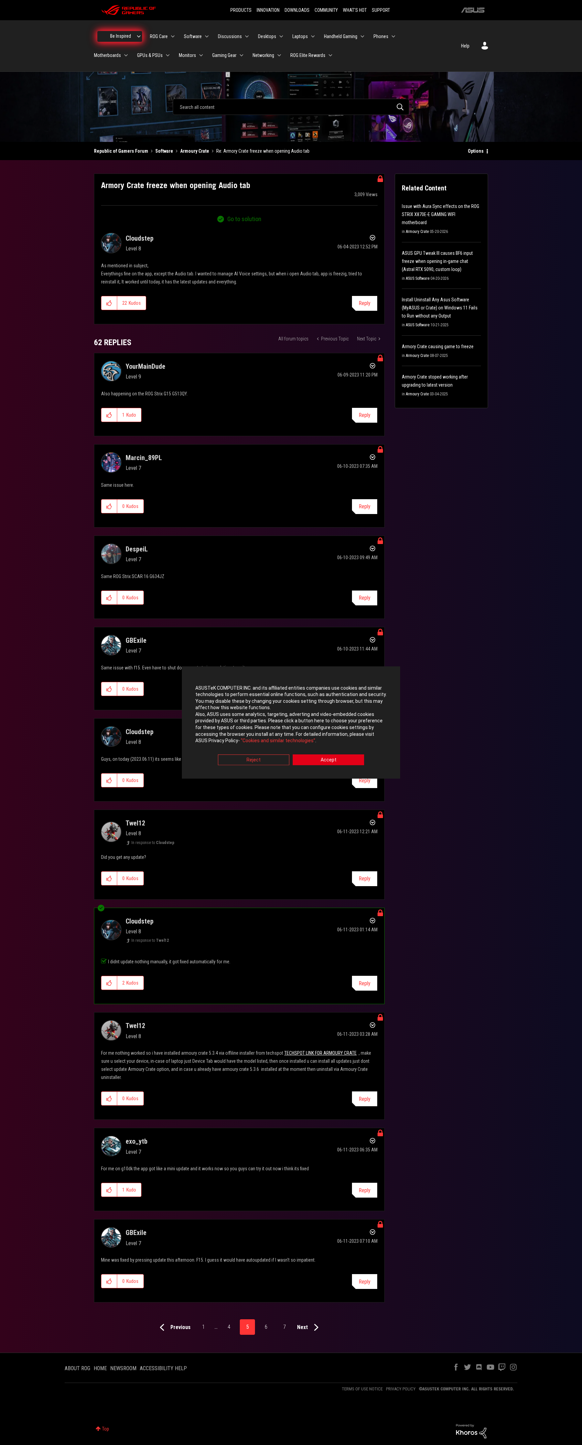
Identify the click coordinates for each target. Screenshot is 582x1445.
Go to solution (244, 218)
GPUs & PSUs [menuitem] (150, 55)
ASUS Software (417, 278)
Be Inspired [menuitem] (120, 36)
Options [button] (476, 151)
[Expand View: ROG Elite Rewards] (330, 55)
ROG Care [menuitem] (159, 36)
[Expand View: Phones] (393, 36)
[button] (109, 303)
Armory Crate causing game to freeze (438, 346)
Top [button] (105, 1429)
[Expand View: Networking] (279, 55)
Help (465, 46)
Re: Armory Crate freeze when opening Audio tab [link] (263, 151)
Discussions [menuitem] (230, 36)
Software (164, 151)
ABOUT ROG (77, 1368)
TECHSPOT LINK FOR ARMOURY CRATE (320, 1053)
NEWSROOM (123, 1368)
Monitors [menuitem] (187, 55)
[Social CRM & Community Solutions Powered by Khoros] (471, 1431)
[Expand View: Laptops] (313, 36)
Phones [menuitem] (381, 36)
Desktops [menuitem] (267, 36)
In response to (152, 842)
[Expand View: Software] (206, 36)
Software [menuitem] (193, 36)
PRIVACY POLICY (401, 1388)
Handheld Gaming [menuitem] (340, 36)
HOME (100, 1368)
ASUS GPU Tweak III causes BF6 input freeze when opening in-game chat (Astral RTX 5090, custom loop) (437, 261)
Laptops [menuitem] (300, 36)
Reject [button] (254, 759)
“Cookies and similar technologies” (278, 741)
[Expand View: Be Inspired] (138, 36)
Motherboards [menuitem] (107, 55)
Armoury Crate (194, 151)
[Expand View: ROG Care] (172, 36)
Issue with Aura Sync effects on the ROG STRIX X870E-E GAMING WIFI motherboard (440, 214)
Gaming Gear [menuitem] (224, 55)
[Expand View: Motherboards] (126, 55)
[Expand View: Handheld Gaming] (362, 36)
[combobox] (291, 107)
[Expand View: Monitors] (201, 55)
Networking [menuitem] (263, 55)
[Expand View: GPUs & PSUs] (167, 55)
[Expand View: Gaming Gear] (241, 55)
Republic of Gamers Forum (121, 151)
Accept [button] (328, 759)
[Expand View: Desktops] (281, 36)
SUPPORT (381, 10)
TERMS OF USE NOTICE (362, 1388)
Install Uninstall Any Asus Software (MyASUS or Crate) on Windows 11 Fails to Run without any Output (440, 308)
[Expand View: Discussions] (247, 36)
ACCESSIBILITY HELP (163, 1368)
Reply (364, 303)
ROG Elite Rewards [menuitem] (307, 55)
